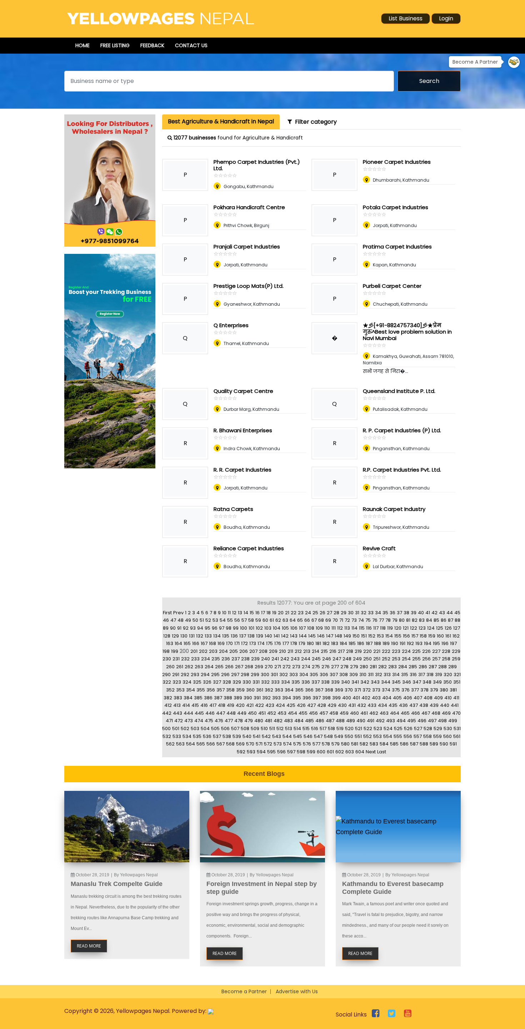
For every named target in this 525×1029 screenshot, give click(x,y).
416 (204, 705)
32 (363, 612)
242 (284, 658)
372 (366, 689)
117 (376, 628)
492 (380, 720)
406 (407, 697)
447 (220, 713)
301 (274, 674)
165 (187, 643)
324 (186, 682)
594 (261, 751)
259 (456, 658)
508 (245, 728)
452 (271, 713)
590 (444, 743)
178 (293, 643)
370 (349, 689)
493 (390, 720)
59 (258, 620)
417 (212, 705)
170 (229, 643)
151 (364, 635)
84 (429, 620)
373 (376, 689)
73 (354, 620)
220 (367, 651)
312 (378, 674)
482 (278, 720)
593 (251, 751)
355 (200, 689)
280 (364, 666)
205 (233, 651)
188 (377, 643)
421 (250, 705)
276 (325, 666)
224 (406, 651)
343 (375, 682)
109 (319, 628)
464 (394, 713)
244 (305, 658)
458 (333, 713)
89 (166, 628)
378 (424, 689)
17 (263, 612)
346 (406, 682)
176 (277, 643)
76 (375, 620)
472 (178, 720)
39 (413, 612)
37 (399, 612)
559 (437, 736)
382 (168, 697)
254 (406, 658)
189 (386, 643)
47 (173, 620)
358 (230, 689)
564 (190, 743)
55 (230, 620)
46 (166, 620)
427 (311, 705)
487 (330, 720)
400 (346, 697)
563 (180, 743)
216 (332, 651)
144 (303, 635)
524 (388, 728)
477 (229, 720)
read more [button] (89, 946)
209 (273, 651)
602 (339, 751)
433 (372, 705)
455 (303, 713)
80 (402, 620)
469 (446, 713)
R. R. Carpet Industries (242, 469)
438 (423, 705)
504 (205, 728)
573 (278, 743)
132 (199, 635)
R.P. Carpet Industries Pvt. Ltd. (402, 469)
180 (310, 643)
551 (358, 736)
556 (408, 736)
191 (402, 643)
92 (186, 628)
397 (316, 697)
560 (447, 736)
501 (175, 728)
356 (210, 689)
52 (208, 620)
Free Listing (115, 45)
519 (340, 728)
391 (257, 697)
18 (268, 612)
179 (302, 643)
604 (359, 751)
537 (217, 736)
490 (360, 720)
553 (377, 736)
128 (166, 635)
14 (246, 612)
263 (199, 666)
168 (212, 643)
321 (457, 674)
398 (326, 697)
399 (336, 697)
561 (456, 736)
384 (188, 697)
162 (456, 635)
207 (253, 651)
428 (321, 705)
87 (450, 620)
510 (264, 728)
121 (406, 628)
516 (314, 728)
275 (316, 666)
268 (249, 666)
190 (394, 643)
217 (341, 651)
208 (263, 651)
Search (429, 81)
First (167, 612)
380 (444, 689)
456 (313, 713)
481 (268, 720)
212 (298, 651)
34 (378, 612)
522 (368, 728)
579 (335, 743)
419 (230, 705)
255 (416, 658)
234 (205, 658)
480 (258, 720)
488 (340, 720)
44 (449, 612)
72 (347, 620)
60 (265, 620)
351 (456, 682)
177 (285, 643)
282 (382, 666)
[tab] (221, 121)
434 (382, 705)
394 (286, 697)
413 (177, 705)
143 (294, 635)
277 (335, 666)
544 (287, 736)
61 (272, 620)
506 (225, 728)
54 (223, 620)
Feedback (152, 45)
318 (430, 674)
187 (369, 643)
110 (327, 628)
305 (314, 674)
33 (371, 612)
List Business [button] (405, 18)
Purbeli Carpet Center (392, 286)
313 (387, 674)
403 (376, 697)
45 (457, 612)
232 (185, 658)
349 (437, 682)
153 (380, 635)
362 (269, 689)
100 (243, 628)
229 (456, 651)
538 (226, 736)
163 (169, 643)
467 (425, 713)
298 (245, 674)
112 (340, 628)
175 (269, 643)
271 (277, 666)
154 (389, 635)
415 (195, 705)
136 (234, 635)
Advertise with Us (297, 991)
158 (423, 635)
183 (334, 643)
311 (371, 674)
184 (343, 643)
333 (275, 682)
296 (225, 674)
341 (355, 682)
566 (210, 743)
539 (236, 736)
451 (262, 713)
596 (281, 751)
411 (456, 697)
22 (293, 612)
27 (329, 612)
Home (82, 45)
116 (369, 628)
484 (299, 720)
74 (361, 620)
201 (194, 651)
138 (251, 635)
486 (319, 720)
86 (443, 620)
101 (251, 628)
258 (446, 658)
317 (421, 674)
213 (306, 651)
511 (272, 728)
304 (303, 674)
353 (180, 689)
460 (354, 713)
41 (427, 612)
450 (252, 713)
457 (323, 713)
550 (349, 736)
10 (224, 612)
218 (349, 651)
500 (166, 728)
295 (215, 674)
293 (195, 674)
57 (244, 620)
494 (401, 720)
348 (426, 682)
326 (207, 682)
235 (215, 658)
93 (193, 628)
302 (283, 674)
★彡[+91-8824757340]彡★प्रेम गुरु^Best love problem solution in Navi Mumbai (407, 331)
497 (432, 720)
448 (231, 713)
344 (385, 682)
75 (368, 620)
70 (335, 620)
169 (221, 643)
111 (333, 628)
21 (287, 612)
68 (321, 620)
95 (207, 628)
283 (392, 666)
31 (357, 612)
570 (250, 743)
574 (287, 743)
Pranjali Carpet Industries (247, 246)
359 (240, 689)
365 (299, 689)
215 (324, 651)
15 (252, 612)
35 (385, 612)
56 (237, 620)
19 (274, 612)
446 (210, 713)
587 (414, 743)
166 (195, 643)
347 (416, 682)
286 (423, 666)
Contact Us (191, 45)
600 (321, 751)
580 (345, 743)
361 (259, 689)
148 (338, 635)
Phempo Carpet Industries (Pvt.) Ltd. (257, 165)
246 (326, 658)
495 (411, 720)
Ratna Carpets (233, 509)
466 (415, 713)
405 (397, 697)
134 (217, 635)
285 (413, 666)
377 (415, 689)
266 (229, 666)
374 (386, 689)
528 (428, 728)
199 (174, 651)
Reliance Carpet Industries (249, 548)
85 (436, 620)
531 (457, 728)
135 (225, 635)
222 (386, 651)
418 (221, 705)
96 (215, 628)
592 (241, 751)
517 (323, 728)
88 (457, 620)
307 (334, 674)
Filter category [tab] (314, 122)
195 (436, 643)
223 (396, 651)
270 (269, 666)
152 (371, 635)
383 (178, 697)
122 (413, 628)
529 (438, 728)
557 (418, 736)
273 (296, 666)
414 (186, 705)
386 (208, 697)
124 (431, 628)
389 (238, 697)
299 (255, 674)
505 (215, 728)
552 (367, 736)
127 (456, 628)
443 (177, 713)
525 (398, 728)
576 (307, 743)
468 (435, 713)
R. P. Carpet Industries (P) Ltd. (402, 430)
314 (396, 674)
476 (219, 720)
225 (416, 651)
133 (208, 635)
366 (309, 689)
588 (424, 743)
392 (266, 697)
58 (251, 620)
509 (255, 728)
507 (235, 728)
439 (434, 705)
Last (381, 751)
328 (226, 682)
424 (280, 705)
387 (218, 697)
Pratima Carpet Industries (397, 246)
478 (238, 720)
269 (259, 666)
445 (199, 713)
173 (252, 643)
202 (203, 651)
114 (354, 628)
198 (166, 651)
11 (229, 612)
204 (223, 651)
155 (397, 635)
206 (243, 651)
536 (207, 736)
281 (373, 666)
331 (256, 682)
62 (278, 620)
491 (370, 720)
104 (276, 628)
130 (184, 635)
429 (332, 705)
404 (386, 697)
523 (378, 728)
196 (445, 643)
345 (396, 682)
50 (195, 620)
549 (338, 736)
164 (178, 643)
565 (200, 743)
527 (418, 728)
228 (446, 651)
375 (396, 689)
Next (371, 751)
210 (282, 651)
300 (265, 674)
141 (277, 635)
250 (367, 658)
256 (426, 658)
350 (447, 682)
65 (300, 620)
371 (357, 689)
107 (302, 628)
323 (176, 682)
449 (241, 713)
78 (388, 620)
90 (173, 628)
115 (362, 628)
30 (351, 612)
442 (166, 713)
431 (352, 705)
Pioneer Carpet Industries (397, 162)
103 (267, 628)
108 (310, 628)
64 (293, 620)
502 (185, 728)
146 (321, 635)
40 (421, 612)
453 (282, 713)
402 (365, 697)
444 (188, 713)
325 (197, 682)
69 (328, 620)
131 (192, 635)
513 (288, 728)
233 (195, 658)
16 (257, 612)
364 (289, 689)
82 (415, 620)
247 (336, 658)
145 (312, 635)
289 (452, 666)
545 (297, 736)
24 (308, 612)
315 (404, 674)
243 (295, 658)
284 (402, 666)
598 (301, 751)
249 (357, 658)
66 (307, 620)
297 (235, 674)
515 (306, 728)
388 (228, 697)
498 (442, 720)
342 (364, 682)
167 (204, 643)
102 (259, 628)
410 (448, 697)
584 (384, 743)
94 (200, 628)
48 (181, 620)
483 (288, 720)
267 (239, 666)
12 (234, 612)
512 (280, 728)
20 (281, 612)
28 (336, 612)
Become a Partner (244, 991)
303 (293, 674)
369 (339, 689)
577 (316, 743)
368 (329, 689)
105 (285, 628)
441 (455, 705)
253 (396, 658)
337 (315, 682)
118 (383, 628)
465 (405, 713)
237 (235, 658)
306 (324, 674)
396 (306, 697)
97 (221, 628)
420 (240, 705)
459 (344, 713)
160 (440, 635)
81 (408, 620)
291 (175, 674)
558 (427, 736)
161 (448, 635)
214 (315, 651)
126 (448, 628)
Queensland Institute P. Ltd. (399, 391)
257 (436, 658)
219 (358, 651)
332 (265, 682)
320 (448, 674)
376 (405, 689)
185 (352, 643)
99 (236, 628)
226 (426, 651)
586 (404, 743)
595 (271, 751)
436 (403, 705)
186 (360, 643)
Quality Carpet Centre (243, 391)
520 (349, 728)
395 (296, 697)
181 (318, 643)
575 (297, 743)
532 (166, 736)
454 (292, 713)
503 (195, 728)
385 (198, 697)
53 (215, 620)
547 (318, 736)
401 (356, 697)
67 (314, 620)
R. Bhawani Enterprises (243, 430)
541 (256, 736)
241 (275, 658)
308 (343, 674)
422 (259, 705)
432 (361, 705)
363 (279, 689)
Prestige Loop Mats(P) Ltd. (249, 286)
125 (439, 628)
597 (291, 751)
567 (220, 743)
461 (364, 713)
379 (434, 689)
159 (431, 635)
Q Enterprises (231, 325)
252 (386, 658)
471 (169, 720)
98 (228, 628)
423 (269, 705)
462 (373, 713)
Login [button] (446, 18)
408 (428, 697)
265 (219, 666)
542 (266, 736)
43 (442, 612)
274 (306, 666)
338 (325, 682)
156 (406, 635)
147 (329, 635)
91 (179, 628)
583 (374, 743)
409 (438, 697)
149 (347, 635)
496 (422, 720)
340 (345, 682)
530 (448, 728)
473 (188, 720)
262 (189, 666)
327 (217, 682)
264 (209, 666)
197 (453, 643)
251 (376, 658)
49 (188, 620)
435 (393, 705)
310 (362, 674)
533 (176, 736)
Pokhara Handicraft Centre (249, 207)
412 (168, 705)
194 (427, 643)
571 (259, 743)
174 (261, 643)
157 (414, 635)
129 (175, 635)
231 (176, 658)
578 (326, 743)
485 (309, 720)
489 (350, 720)
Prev (178, 612)
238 (245, 658)
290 (166, 674)
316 (413, 674)
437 (413, 705)
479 (248, 720)
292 (185, 674)
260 (170, 666)
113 (347, 628)
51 (202, 620)
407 (418, 697)
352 (170, 689)
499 (452, 720)
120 (397, 628)
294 (205, 674)
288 (442, 666)
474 (198, 720)
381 (453, 689)
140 (268, 635)
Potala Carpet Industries (395, 207)
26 (322, 612)
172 (244, 643)
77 (381, 620)
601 (330, 751)
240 (265, 658)
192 (410, 643)
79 (395, 620)
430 (342, 705)
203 (213, 651)
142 (285, 635)
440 (444, 705)
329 (236, 682)
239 (255, 658)
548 (328, 736)
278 (344, 666)
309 (353, 674)
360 (250, 689)
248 (346, 658)
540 (246, 736)
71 (341, 620)
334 (285, 682)
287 (433, 666)
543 (276, 736)
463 (384, 713)
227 (436, 651)
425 (290, 705)
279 (354, 666)
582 (364, 743)
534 (186, 736)
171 (237, 643)
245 (316, 658)
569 (240, 743)
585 (394, 743)
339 (335, 682)
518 (331, 728)
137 (242, 635)
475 (209, 720)
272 (286, 666)
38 (406, 612)
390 (248, 697)
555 (398, 736)
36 (392, 612)
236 (225, 658)
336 (305, 682)
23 (301, 612)
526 (408, 728)
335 (295, 682)
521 (358, 728)
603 (349, 751)
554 (387, 736)
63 (285, 620)
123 (422, 628)
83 (422, 620)
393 (276, 697)
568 (230, 743)
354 (190, 689)
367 (319, 689)
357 (220, 689)
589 (434, 743)
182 (326, 643)
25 (315, 612)
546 (308, 736)
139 (259, 635)
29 (343, 612)
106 (294, 628)
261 (179, 666)
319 (438, 674)
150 (356, 635)
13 (240, 612)
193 (418, 643)
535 (197, 736)
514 (297, 728)
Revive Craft (379, 548)
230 (166, 658)
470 (456, 713)
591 (453, 743)
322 (166, 682)
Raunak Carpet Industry (394, 509)
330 (246, 682)
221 (376, 651)
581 (354, 743)
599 (311, 751)
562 (170, 743)
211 (290, 651)
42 (434, 612)
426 (301, 705)
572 (268, 743)
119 (390, 628)
